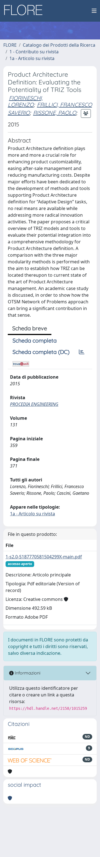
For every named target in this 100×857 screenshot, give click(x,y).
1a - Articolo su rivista (31, 58)
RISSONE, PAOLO (54, 112)
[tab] (81, 352)
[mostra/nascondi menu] (94, 11)
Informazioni (27, 673)
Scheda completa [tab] (34, 340)
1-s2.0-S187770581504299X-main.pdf (44, 557)
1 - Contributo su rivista (34, 52)
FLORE (10, 45)
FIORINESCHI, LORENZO (25, 101)
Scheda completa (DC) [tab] (40, 351)
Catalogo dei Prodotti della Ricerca (59, 45)
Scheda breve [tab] (29, 328)
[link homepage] (25, 10)
